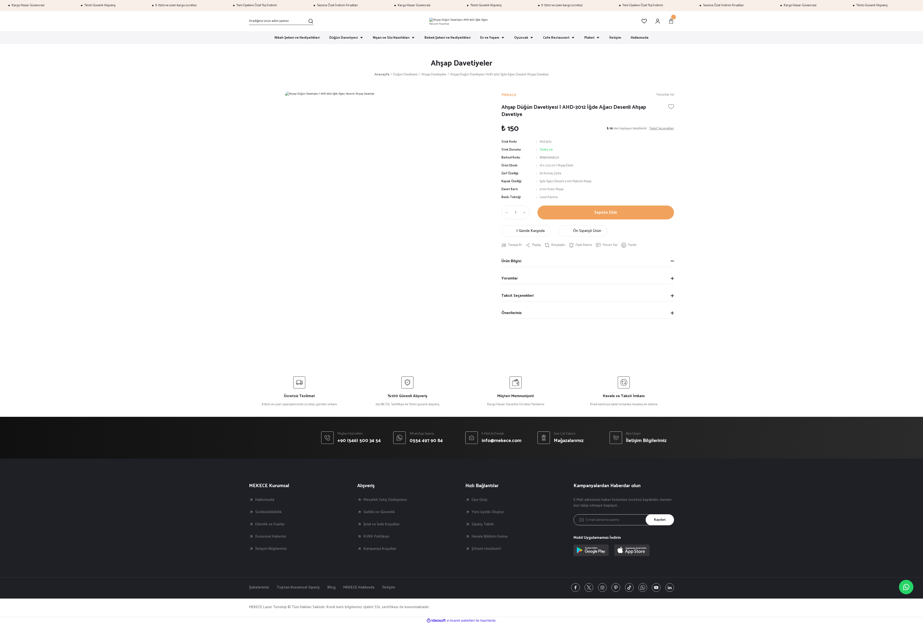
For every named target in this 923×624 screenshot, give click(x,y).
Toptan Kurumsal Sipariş (298, 587)
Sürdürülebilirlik (268, 512)
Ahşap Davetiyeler (461, 63)
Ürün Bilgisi (511, 261)
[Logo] (461, 21)
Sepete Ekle (605, 212)
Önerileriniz (511, 313)
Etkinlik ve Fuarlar (270, 524)
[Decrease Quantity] (505, 212)
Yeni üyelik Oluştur (488, 512)
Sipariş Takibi (483, 524)
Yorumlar (509, 278)
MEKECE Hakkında (358, 587)
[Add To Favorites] (671, 106)
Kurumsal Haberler (270, 536)
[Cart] (671, 21)
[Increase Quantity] (525, 212)
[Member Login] (658, 21)
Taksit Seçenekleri (517, 295)
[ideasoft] (436, 620)
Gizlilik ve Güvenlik (379, 512)
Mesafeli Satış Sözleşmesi (385, 500)
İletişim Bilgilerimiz (271, 549)
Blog (331, 587)
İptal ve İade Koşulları (381, 524)
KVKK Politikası (376, 536)
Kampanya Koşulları (379, 549)
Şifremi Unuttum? (486, 549)
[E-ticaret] (461, 620)
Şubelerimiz (259, 587)
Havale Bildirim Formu (490, 536)
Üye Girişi (479, 500)
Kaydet (660, 520)
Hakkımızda (264, 500)
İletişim (388, 587)
